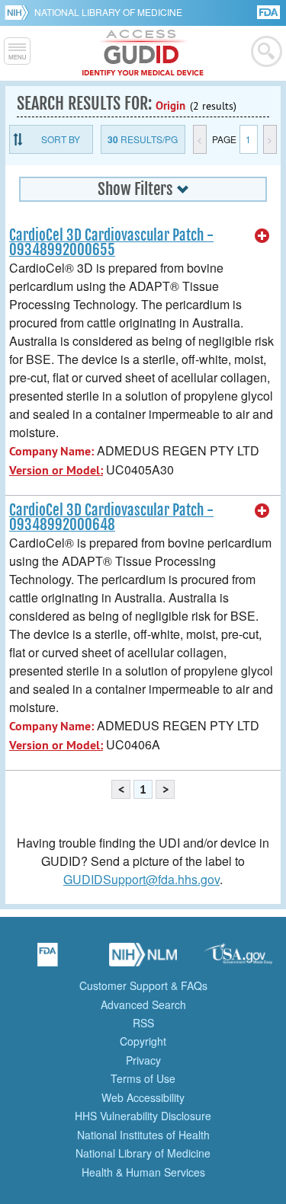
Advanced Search (143, 1004)
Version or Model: (56, 470)
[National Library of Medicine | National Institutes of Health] (143, 959)
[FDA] (269, 11)
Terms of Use (143, 1078)
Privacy (143, 1060)
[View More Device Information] (262, 236)
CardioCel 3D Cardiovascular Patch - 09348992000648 (111, 517)
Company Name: (51, 451)
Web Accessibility (143, 1097)
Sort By (60, 139)
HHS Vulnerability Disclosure (143, 1115)
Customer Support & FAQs (143, 985)
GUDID (143, 53)
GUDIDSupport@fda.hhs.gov (141, 879)
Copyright (143, 1041)
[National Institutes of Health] (19, 12)
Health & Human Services (143, 1172)
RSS (143, 1022)
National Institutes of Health (143, 1134)
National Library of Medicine (108, 11)
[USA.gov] (238, 959)
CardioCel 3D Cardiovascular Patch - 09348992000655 (111, 242)
